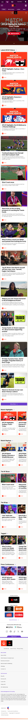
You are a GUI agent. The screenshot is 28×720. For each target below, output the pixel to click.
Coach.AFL (3, 681)
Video (3, 9)
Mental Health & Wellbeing (6, 663)
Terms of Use (13, 648)
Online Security (4, 714)
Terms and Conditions (13, 711)
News (24, 9)
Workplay (3, 666)
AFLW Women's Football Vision (7, 658)
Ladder (18, 9)
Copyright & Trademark (14, 713)
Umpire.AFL (3, 684)
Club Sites (19, 1)
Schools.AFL (3, 678)
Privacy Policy (20, 648)
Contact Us (3, 668)
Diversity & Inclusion (5, 660)
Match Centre (11, 9)
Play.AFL (2, 676)
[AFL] (2, 2)
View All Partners (13, 619)
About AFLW (3, 655)
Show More (13, 404)
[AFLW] (7, 2)
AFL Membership (4, 687)
